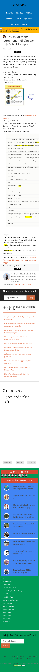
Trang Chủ (9, 13)
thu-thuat (24, 260)
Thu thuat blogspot (11, 260)
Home (5, 656)
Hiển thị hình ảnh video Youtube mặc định (18, 343)
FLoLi (4, 578)
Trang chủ (5, 29)
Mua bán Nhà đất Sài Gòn (10, 600)
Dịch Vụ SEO (28, 18)
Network (9, 18)
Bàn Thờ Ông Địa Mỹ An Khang (12, 591)
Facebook (17, 284)
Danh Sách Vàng (8, 597)
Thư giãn (25, 24)
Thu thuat (32, 257)
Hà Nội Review (7, 581)
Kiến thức (19, 13)
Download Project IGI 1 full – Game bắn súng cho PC (22, 571)
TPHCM (18, 18)
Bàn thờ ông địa (7, 584)
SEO (10, 658)
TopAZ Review (7, 612)
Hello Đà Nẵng (7, 619)
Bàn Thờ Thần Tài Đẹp (9, 588)
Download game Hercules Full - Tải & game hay (24, 525)
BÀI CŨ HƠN (32, 462)
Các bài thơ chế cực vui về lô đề (24, 533)
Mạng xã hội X (26, 284)
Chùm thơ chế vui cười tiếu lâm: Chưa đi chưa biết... (24, 543)
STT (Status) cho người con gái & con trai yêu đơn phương (24, 562)
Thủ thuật (29, 13)
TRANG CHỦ (20, 462)
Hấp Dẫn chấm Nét (8, 609)
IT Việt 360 (19, 5)
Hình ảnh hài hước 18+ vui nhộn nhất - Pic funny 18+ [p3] (24, 506)
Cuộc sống (15, 24)
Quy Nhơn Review (8, 606)
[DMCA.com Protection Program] (19, 666)
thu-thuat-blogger (14, 29)
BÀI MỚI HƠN (7, 462)
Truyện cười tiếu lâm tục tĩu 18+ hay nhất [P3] (24, 552)
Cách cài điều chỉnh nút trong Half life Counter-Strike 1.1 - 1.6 (23, 516)
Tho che (13, 656)
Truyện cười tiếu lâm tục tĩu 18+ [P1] (24, 497)
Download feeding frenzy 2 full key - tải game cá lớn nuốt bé (23, 487)
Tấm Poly (5, 594)
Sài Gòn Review (7, 603)
